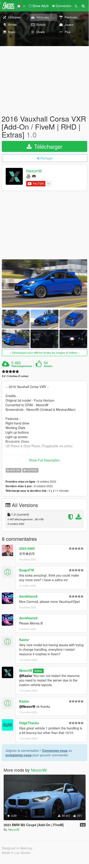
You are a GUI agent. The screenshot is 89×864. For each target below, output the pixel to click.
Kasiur (24, 639)
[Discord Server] (33, 175)
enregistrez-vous (18, 755)
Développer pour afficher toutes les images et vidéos (44, 352)
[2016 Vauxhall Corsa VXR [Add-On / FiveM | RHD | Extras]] (44, 283)
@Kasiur (25, 675)
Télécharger (47, 146)
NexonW (34, 171)
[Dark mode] (76, 5)
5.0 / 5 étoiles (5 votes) (15, 376)
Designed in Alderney (17, 848)
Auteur (38, 670)
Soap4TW (26, 570)
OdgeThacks (29, 723)
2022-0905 (27, 548)
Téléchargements (21, 366)
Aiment (48, 366)
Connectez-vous (55, 750)
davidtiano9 (28, 596)
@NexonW (27, 706)
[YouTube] (28, 175)
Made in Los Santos (16, 852)
